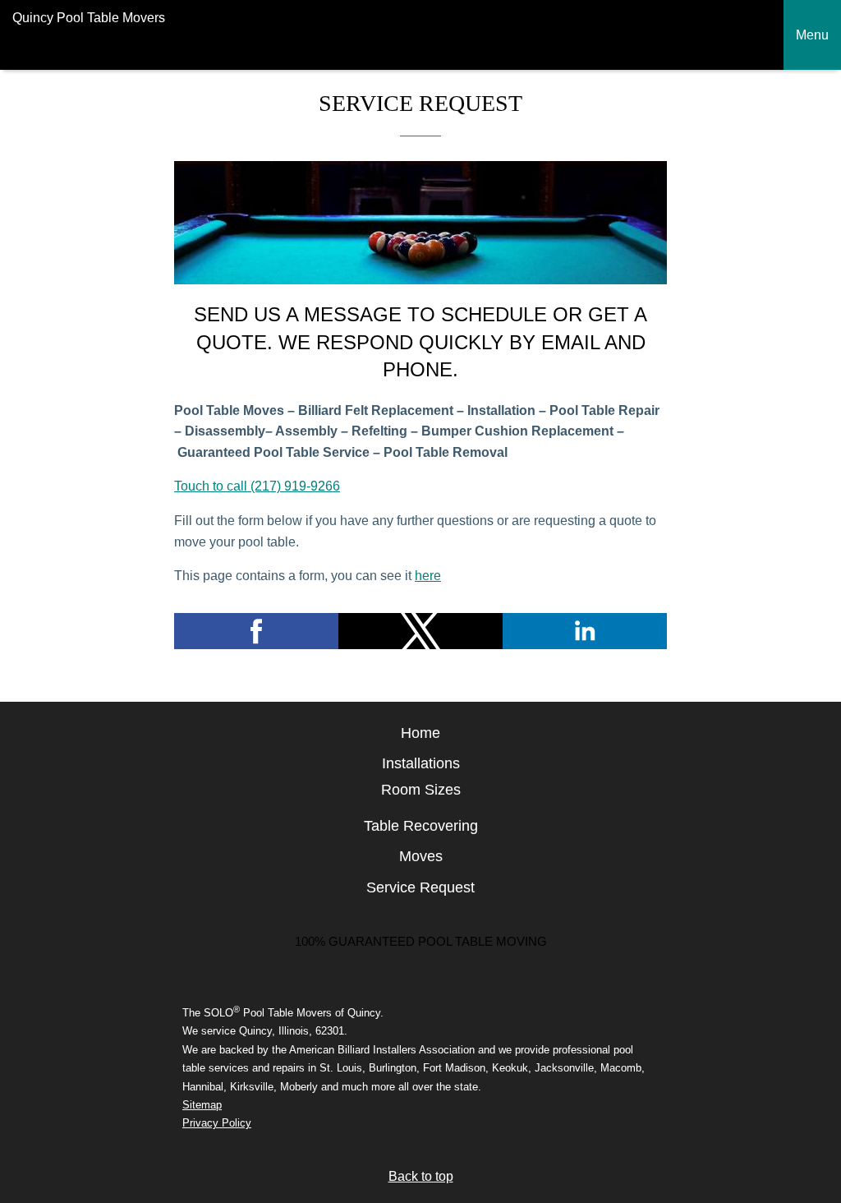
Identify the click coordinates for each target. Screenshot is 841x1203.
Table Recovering (421, 826)
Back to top (420, 1176)
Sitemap (202, 1105)
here (428, 576)
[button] (256, 631)
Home (420, 733)
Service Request (420, 887)
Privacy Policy (216, 1123)
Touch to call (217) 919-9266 (257, 486)
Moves (421, 856)
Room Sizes (421, 789)
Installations (421, 763)
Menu (812, 35)
